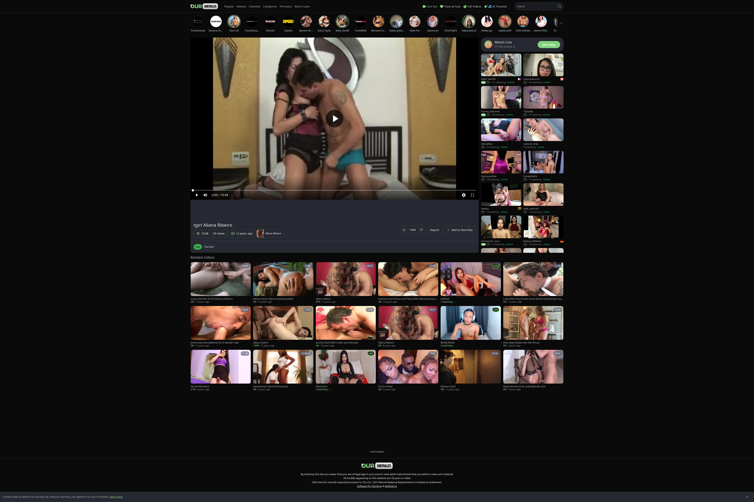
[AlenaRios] (501, 133)
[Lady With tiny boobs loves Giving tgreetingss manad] (533, 283)
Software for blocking (369, 486)
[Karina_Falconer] (501, 101)
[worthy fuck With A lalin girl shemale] (346, 326)
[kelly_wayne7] (543, 198)
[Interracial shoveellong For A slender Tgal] (221, 326)
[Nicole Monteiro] (221, 370)
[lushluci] (471, 283)
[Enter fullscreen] (472, 195)
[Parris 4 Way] (408, 370)
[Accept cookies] (747, 496)
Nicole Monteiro (200, 386)
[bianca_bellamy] (543, 231)
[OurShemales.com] (204, 6)
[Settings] (464, 195)
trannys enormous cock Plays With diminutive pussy (408, 299)
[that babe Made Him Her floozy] (533, 326)
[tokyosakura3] (543, 69)
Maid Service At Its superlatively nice (524, 386)
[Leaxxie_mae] (543, 133)
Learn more (116, 496)
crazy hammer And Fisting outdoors (212, 299)
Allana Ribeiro (386, 342)
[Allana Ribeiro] (408, 326)
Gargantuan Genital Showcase (270, 386)
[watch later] (195, 266)
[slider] (334, 190)
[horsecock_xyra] (501, 231)
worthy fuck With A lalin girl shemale (337, 342)
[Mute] (205, 195)
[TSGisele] (543, 101)
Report (434, 230)
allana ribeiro (323, 299)
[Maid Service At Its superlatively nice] (533, 370)
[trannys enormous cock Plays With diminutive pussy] (408, 283)
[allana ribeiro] (346, 283)
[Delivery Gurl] (471, 370)
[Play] (334, 118)
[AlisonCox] (346, 370)
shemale (209, 246)
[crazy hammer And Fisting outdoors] (221, 283)
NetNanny (391, 486)
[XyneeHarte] (543, 166)
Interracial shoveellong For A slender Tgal (215, 342)
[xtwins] (501, 198)
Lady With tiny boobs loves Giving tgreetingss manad (533, 299)
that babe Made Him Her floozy (521, 342)
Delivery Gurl (448, 386)
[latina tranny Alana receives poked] (283, 283)
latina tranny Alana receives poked (273, 299)
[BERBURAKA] (471, 326)
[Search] (559, 6)
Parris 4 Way (385, 386)
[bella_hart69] (501, 69)
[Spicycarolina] (501, 166)
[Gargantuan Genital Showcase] (283, 370)
